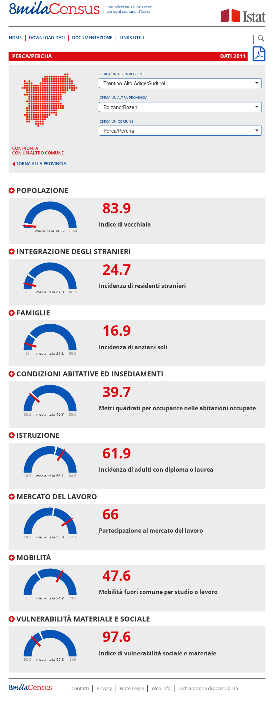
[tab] (137, 215)
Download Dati (47, 38)
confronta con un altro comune (38, 150)
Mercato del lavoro (56, 496)
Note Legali (132, 688)
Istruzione (37, 435)
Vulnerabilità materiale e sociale (82, 619)
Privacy (104, 688)
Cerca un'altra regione (122, 73)
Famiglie (32, 313)
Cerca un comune (116, 121)
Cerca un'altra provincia (123, 97)
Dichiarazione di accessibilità (208, 688)
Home (15, 38)
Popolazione (41, 190)
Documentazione (92, 38)
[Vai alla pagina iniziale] (81, 10)
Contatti (80, 688)
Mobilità (33, 557)
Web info (161, 688)
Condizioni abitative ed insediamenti (89, 374)
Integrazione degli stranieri (73, 251)
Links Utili (132, 38)
